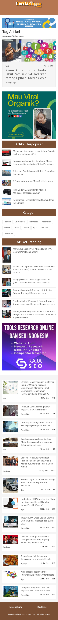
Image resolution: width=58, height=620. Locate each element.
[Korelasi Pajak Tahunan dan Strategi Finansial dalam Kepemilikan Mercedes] (13, 485)
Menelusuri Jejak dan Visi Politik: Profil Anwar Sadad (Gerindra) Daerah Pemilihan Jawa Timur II (34, 269)
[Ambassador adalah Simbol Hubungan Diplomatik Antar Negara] (13, 574)
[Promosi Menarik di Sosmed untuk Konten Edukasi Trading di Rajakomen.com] (9, 293)
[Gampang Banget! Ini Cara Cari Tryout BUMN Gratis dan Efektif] (13, 591)
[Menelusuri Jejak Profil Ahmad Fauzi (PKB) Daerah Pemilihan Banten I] (9, 255)
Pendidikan (8, 234)
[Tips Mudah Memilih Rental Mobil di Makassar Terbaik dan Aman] (9, 191)
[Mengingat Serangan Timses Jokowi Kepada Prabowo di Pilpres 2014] (9, 152)
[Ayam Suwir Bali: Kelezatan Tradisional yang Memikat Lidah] (13, 560)
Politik (7, 66)
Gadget (26, 228)
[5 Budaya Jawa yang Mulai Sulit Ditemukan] (9, 182)
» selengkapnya (10, 83)
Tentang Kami (15, 607)
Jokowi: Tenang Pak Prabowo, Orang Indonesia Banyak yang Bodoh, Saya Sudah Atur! (35, 539)
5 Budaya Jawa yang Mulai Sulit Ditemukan (33, 181)
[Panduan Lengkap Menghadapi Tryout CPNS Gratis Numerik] (13, 410)
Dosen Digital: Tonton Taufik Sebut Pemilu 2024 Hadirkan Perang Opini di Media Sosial (26, 74)
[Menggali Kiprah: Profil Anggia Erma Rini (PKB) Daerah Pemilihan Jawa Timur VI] (9, 282)
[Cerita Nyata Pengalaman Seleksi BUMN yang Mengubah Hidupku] (13, 426)
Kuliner (7, 228)
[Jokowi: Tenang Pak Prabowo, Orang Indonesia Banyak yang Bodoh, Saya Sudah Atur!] (13, 539)
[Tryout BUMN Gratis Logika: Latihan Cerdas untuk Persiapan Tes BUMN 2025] (13, 521)
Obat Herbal (20, 222)
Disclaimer (42, 607)
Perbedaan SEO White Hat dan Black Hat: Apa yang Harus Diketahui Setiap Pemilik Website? (38, 502)
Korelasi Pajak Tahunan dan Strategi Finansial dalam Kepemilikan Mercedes (38, 482)
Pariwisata (33, 222)
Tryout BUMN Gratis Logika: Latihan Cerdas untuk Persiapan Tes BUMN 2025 (37, 521)
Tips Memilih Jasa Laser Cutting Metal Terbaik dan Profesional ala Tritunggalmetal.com (36, 442)
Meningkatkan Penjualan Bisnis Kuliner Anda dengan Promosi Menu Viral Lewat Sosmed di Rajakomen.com (34, 314)
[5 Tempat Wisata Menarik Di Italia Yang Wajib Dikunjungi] (9, 172)
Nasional (44, 228)
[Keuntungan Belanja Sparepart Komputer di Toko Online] (9, 201)
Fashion (7, 222)
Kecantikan (46, 222)
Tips (35, 228)
